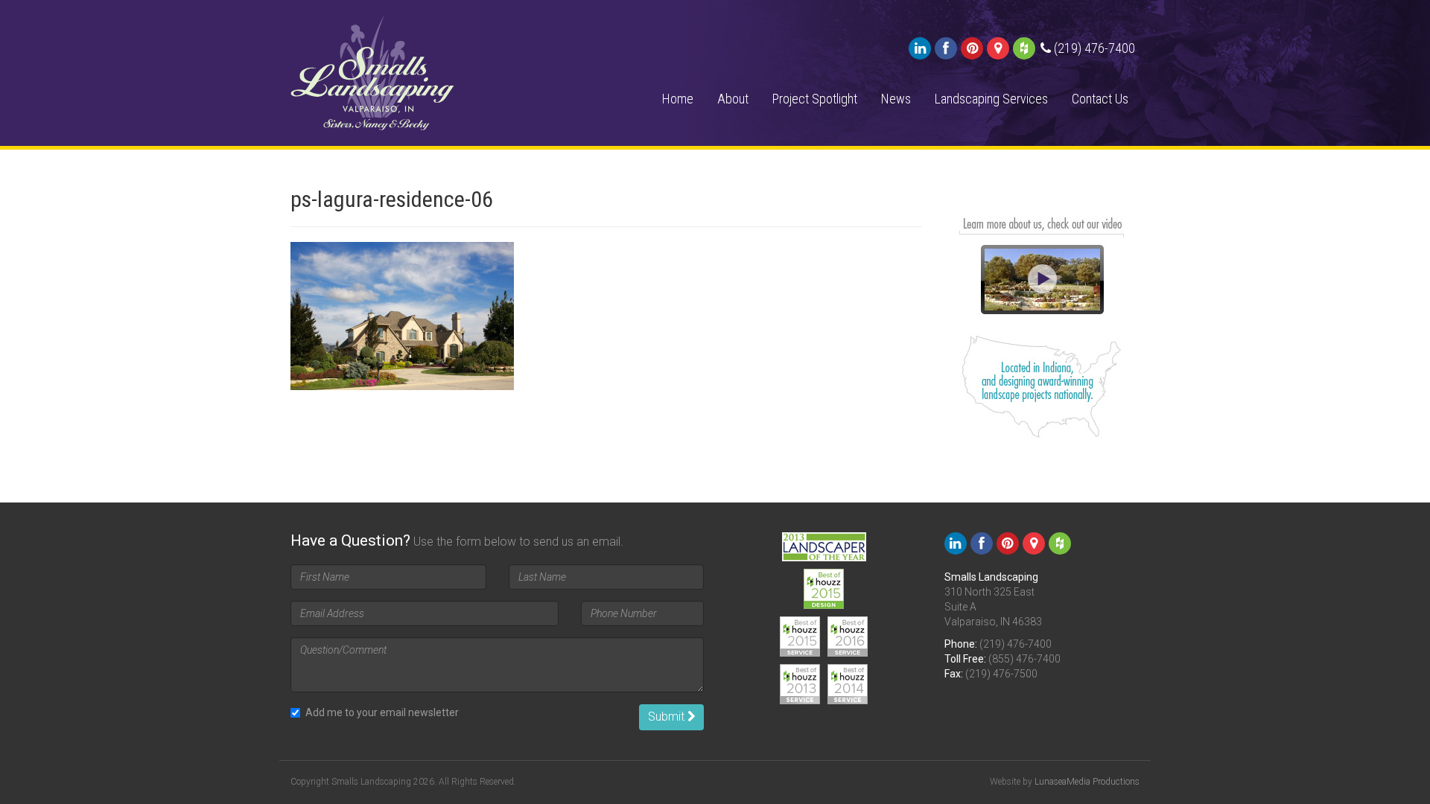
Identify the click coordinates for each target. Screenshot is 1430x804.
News (896, 98)
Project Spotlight (814, 98)
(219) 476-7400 (1015, 644)
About (733, 98)
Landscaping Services (991, 98)
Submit (667, 716)
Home (677, 98)
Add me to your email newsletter (382, 712)
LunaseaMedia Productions (1087, 781)
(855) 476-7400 (1024, 659)
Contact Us (1100, 98)
